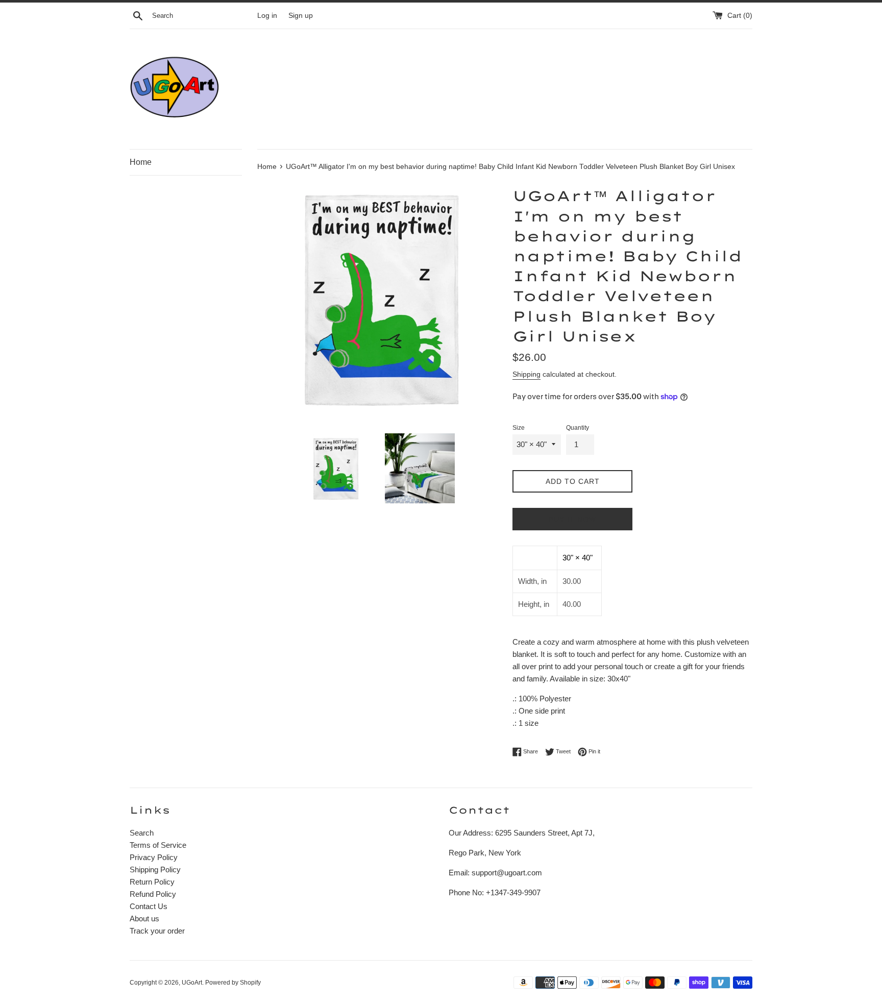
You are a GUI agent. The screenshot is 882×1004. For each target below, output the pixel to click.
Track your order (157, 930)
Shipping (526, 374)
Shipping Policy (155, 869)
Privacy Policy (154, 857)
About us (144, 918)
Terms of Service (158, 845)
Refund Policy (153, 894)
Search (142, 832)
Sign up (300, 15)
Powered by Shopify (233, 982)
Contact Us (148, 906)
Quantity (577, 427)
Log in (267, 15)
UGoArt (192, 982)
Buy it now (572, 519)
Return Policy (152, 881)
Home (141, 162)
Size (518, 427)
